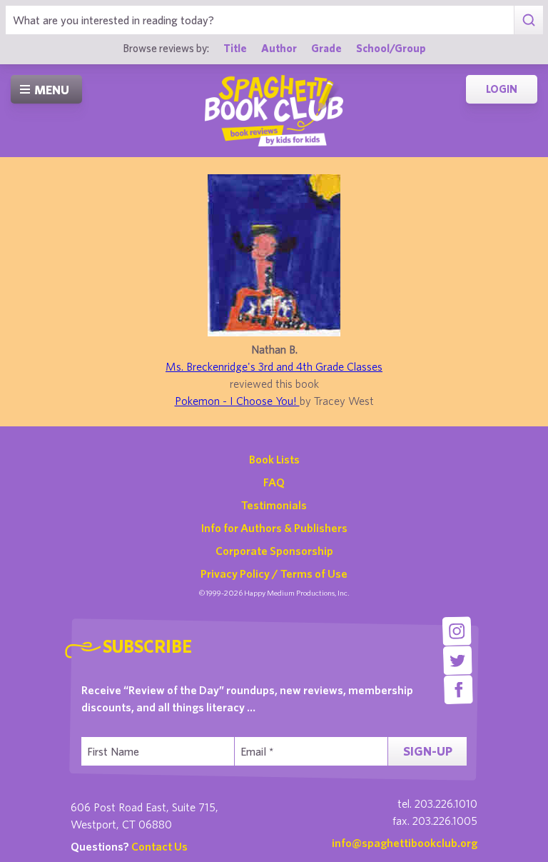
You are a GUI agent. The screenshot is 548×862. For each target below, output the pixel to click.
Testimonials (274, 504)
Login (501, 89)
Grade (326, 47)
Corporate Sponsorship (274, 550)
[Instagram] (457, 631)
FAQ (274, 482)
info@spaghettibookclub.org (404, 842)
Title (235, 47)
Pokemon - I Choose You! (237, 400)
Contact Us (159, 846)
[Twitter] (457, 660)
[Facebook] (458, 689)
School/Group (391, 47)
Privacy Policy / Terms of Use (274, 573)
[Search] (528, 20)
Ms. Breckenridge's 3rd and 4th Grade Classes (274, 366)
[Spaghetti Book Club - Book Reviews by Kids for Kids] (274, 110)
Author (279, 47)
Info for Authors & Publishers (274, 527)
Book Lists (274, 459)
